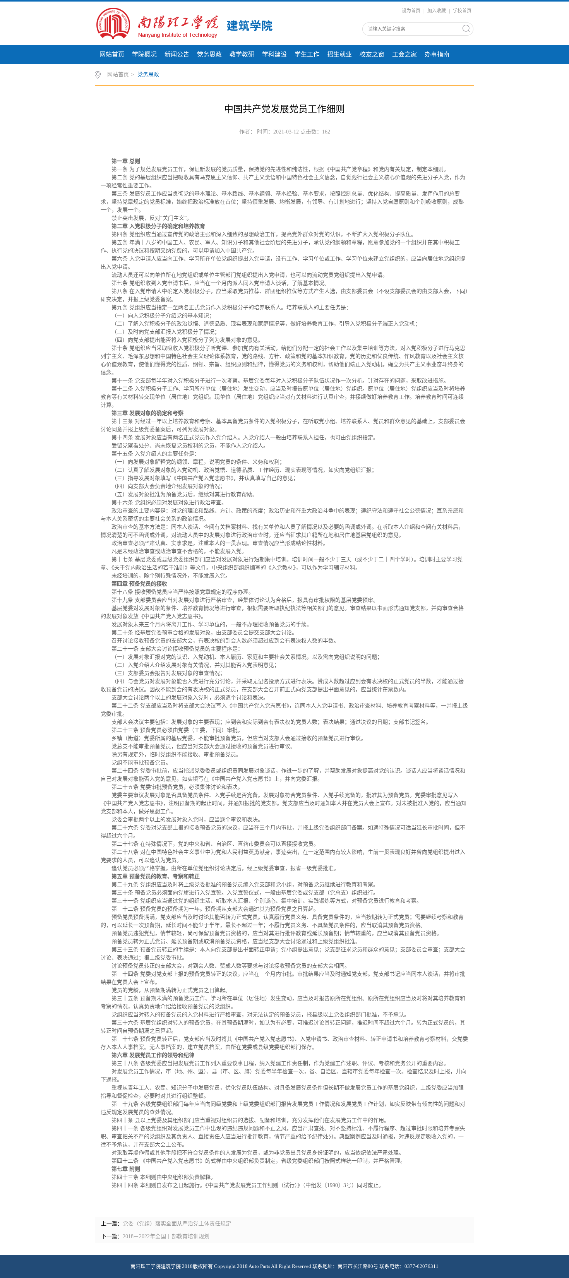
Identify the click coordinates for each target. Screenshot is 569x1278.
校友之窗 (372, 54)
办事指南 (437, 54)
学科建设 (274, 54)
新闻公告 (177, 54)
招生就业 (339, 54)
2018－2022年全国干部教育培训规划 (166, 1236)
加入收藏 (436, 11)
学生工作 (307, 54)
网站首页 (111, 54)
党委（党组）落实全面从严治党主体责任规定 (177, 1224)
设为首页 (411, 11)
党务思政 (209, 54)
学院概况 (144, 54)
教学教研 (242, 54)
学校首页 (462, 11)
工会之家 (404, 54)
